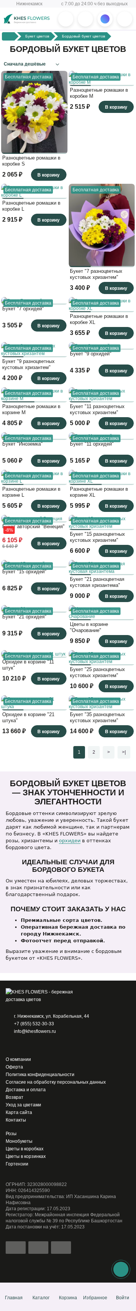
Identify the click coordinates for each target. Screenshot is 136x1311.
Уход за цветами (23, 1105)
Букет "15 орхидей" (24, 571)
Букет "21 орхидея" (24, 617)
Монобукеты (19, 1141)
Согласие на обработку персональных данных (56, 1082)
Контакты (16, 1120)
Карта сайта (19, 1112)
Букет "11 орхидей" (92, 444)
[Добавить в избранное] (60, 146)
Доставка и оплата (26, 1089)
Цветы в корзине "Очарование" (89, 627)
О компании (18, 1059)
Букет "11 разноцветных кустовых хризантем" (97, 409)
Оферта (14, 1067)
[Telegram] (20, 1045)
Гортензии (17, 1164)
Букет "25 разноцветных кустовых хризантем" (97, 672)
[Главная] (8, 36)
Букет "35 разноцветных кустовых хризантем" (97, 717)
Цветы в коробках (24, 1148)
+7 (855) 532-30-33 (34, 1023)
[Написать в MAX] (105, 19)
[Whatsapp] (9, 1045)
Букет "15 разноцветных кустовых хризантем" (97, 537)
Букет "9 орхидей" (90, 354)
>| (124, 752)
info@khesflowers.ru (35, 1031)
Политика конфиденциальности (40, 1074)
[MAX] (30, 1045)
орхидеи (69, 840)
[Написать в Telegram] (85, 19)
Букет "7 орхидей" (23, 308)
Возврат (14, 1097)
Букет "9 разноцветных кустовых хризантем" (28, 364)
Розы (11, 1133)
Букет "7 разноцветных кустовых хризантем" (96, 274)
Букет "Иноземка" (22, 444)
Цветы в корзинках (26, 1156)
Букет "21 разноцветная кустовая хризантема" (97, 582)
